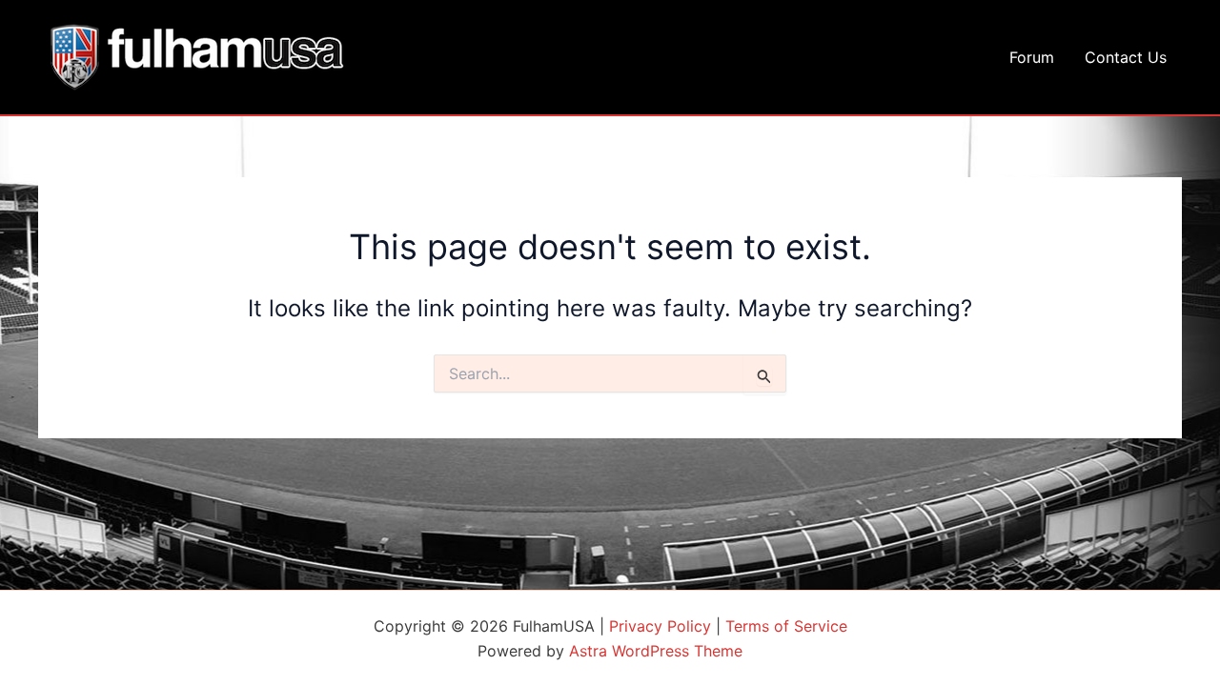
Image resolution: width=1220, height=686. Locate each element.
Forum (1031, 57)
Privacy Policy (660, 626)
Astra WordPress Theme (655, 650)
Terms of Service (786, 626)
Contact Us (1126, 57)
